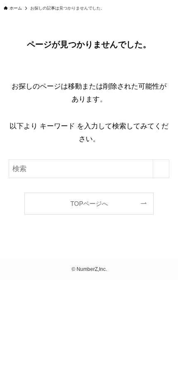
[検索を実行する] (161, 168)
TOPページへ (89, 203)
